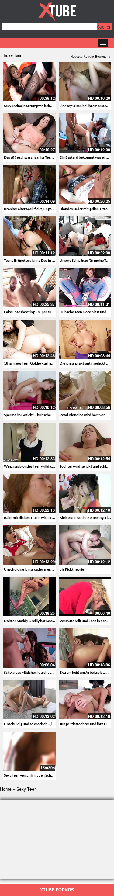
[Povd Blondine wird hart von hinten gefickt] (85, 390)
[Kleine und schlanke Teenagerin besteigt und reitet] (85, 493)
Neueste (76, 56)
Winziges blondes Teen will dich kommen (36, 466)
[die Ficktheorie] (85, 545)
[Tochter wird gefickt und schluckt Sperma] (85, 442)
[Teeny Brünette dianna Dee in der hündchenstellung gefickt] (29, 236)
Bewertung (102, 56)
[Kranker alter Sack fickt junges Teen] (29, 184)
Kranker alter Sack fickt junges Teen (32, 208)
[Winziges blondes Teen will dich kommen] (29, 442)
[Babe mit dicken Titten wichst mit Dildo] (29, 493)
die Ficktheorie (72, 569)
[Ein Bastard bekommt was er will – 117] (85, 133)
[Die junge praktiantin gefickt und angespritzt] (85, 339)
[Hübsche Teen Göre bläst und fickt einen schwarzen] (85, 287)
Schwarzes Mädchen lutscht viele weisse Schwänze (44, 672)
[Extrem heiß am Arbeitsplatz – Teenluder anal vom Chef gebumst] (85, 648)
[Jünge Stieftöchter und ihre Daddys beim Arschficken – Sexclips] (85, 699)
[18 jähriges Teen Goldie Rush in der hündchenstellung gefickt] (29, 339)
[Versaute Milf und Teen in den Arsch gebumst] (85, 596)
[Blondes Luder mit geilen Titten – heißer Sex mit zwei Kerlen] (85, 184)
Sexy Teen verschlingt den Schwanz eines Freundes (44, 775)
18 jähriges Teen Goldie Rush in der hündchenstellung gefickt (52, 363)
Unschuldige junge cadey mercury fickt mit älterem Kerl (48, 569)
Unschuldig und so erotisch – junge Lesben (37, 723)
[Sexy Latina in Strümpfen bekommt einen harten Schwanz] (29, 81)
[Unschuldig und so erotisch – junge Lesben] (29, 699)
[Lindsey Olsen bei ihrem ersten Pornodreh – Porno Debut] (85, 81)
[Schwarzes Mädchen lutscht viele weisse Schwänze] (29, 647)
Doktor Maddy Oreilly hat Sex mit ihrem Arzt (40, 620)
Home (6, 789)
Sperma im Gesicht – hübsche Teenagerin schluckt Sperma (50, 415)
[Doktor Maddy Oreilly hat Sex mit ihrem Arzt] (29, 596)
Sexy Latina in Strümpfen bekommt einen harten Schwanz (50, 105)
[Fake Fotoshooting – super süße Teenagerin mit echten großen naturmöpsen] (29, 287)
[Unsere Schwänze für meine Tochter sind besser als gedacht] (85, 236)
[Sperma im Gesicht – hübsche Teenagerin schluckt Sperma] (29, 390)
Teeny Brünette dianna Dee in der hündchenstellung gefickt (51, 260)
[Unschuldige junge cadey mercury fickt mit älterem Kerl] (29, 545)
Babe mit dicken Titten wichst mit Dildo (35, 517)
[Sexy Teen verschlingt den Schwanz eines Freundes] (29, 751)
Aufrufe (89, 56)
